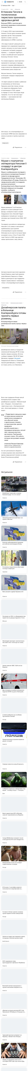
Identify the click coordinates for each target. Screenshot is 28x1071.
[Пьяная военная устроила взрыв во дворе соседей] (14, 734)
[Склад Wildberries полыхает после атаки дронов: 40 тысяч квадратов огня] (14, 832)
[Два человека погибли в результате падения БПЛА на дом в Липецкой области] (14, 685)
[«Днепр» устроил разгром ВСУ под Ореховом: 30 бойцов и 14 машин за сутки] (14, 1005)
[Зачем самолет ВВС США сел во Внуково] (14, 660)
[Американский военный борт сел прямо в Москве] (14, 512)
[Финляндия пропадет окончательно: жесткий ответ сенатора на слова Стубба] (14, 635)
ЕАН (12, 9)
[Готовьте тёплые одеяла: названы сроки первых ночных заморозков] (14, 906)
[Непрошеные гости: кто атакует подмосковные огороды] (14, 857)
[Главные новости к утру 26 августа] (14, 758)
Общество (17, 9)
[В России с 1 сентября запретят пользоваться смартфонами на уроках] (14, 882)
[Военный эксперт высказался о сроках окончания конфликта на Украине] (14, 980)
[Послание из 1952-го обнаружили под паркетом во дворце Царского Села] (14, 611)
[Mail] (5, 2)
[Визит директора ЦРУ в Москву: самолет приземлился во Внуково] (14, 808)
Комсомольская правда (16, 303)
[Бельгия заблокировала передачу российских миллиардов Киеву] (14, 537)
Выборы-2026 (6, 5)
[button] (7, 199)
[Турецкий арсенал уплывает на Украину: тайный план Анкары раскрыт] (14, 1029)
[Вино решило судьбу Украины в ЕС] (14, 586)
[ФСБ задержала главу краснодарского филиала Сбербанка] (14, 955)
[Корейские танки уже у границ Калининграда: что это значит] (14, 487)
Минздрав (17, 358)
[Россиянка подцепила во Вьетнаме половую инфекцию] (14, 561)
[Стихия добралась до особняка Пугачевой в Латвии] (14, 709)
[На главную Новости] (10, 2)
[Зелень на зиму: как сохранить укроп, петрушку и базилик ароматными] (14, 931)
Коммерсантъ (14, 158)
